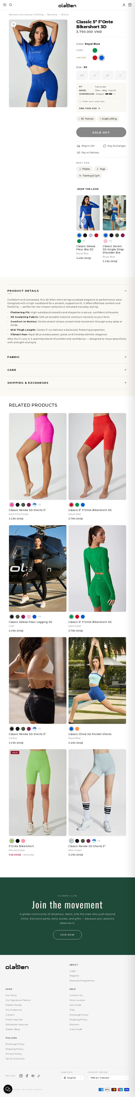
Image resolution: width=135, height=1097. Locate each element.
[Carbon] (11, 729)
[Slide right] (120, 221)
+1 (84, 241)
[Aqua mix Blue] (34, 505)
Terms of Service (15, 1058)
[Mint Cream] (71, 841)
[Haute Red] (96, 235)
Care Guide (76, 1029)
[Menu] (5, 5)
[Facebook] (27, 1076)
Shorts (65, 14)
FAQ (72, 1010)
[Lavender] (91, 235)
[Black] (17, 841)
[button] (130, 5)
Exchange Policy (79, 1014)
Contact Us (76, 995)
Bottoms (52, 14)
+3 (39, 504)
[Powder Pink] (105, 241)
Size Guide (75, 1005)
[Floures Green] (11, 841)
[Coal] (85, 235)
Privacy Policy (14, 1053)
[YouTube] (33, 1076)
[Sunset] (77, 729)
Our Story (11, 995)
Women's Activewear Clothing (26, 14)
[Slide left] (82, 221)
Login (73, 971)
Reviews (74, 1024)
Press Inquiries (14, 1019)
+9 (39, 616)
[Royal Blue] (79, 235)
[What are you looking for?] (10, 5)
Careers (10, 1014)
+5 (110, 241)
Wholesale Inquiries (17, 1024)
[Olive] (117, 235)
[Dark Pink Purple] (11, 504)
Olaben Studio (14, 1005)
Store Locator (77, 1000)
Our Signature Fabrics (18, 1000)
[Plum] (123, 235)
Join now (67, 934)
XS (84, 77)
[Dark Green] (79, 241)
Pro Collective (14, 1010)
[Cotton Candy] (23, 841)
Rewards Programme (82, 980)
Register (74, 975)
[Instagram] (21, 1076)
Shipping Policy (79, 1019)
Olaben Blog (13, 1029)
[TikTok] (39, 1076)
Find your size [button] (88, 108)
